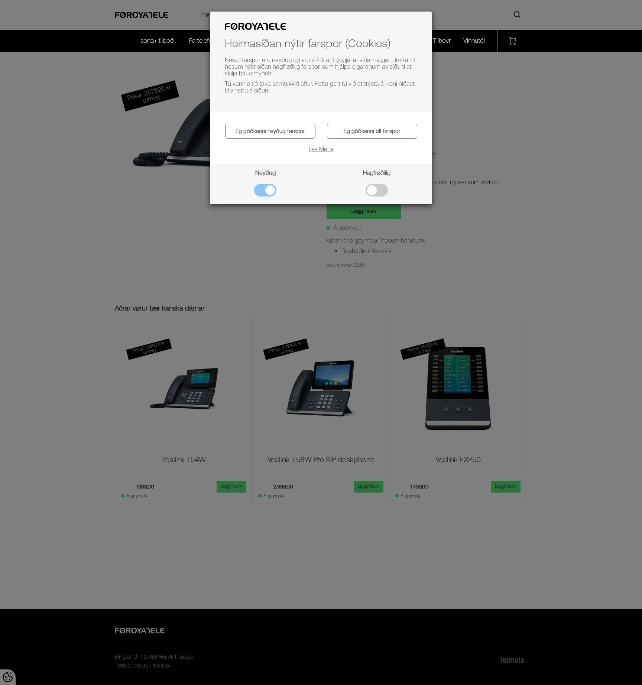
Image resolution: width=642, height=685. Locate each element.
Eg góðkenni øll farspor (372, 131)
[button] (321, 146)
